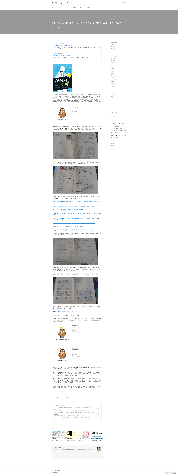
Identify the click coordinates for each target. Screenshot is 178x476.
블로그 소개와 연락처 (114, 108)
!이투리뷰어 (121, 132)
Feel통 (112, 44)
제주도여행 (116, 132)
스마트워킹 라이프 (75, 106)
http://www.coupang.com (60, 43)
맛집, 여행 (113, 62)
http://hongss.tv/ (62, 311)
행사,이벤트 (113, 77)
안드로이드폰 (113, 123)
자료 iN (112, 66)
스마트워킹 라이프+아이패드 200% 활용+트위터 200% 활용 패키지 (76, 348)
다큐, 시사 (113, 85)
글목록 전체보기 (114, 42)
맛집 (118, 126)
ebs (111, 137)
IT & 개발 (113, 68)
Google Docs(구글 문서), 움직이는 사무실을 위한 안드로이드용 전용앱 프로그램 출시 (74, 230)
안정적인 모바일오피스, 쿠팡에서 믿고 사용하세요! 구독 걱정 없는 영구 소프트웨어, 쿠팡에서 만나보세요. (77, 47)
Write (81, 7)
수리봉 (124, 124)
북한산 (117, 137)
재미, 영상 (113, 75)
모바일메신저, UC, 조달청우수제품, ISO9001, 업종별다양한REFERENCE (72, 57)
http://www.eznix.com (59, 53)
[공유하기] (57, 398)
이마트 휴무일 (113, 128)
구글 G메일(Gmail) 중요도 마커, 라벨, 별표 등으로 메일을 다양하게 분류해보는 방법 (74, 223)
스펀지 (117, 123)
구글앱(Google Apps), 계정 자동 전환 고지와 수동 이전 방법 (68, 226)
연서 (124, 132)
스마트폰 (112, 135)
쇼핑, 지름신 (113, 58)
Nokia (114, 137)
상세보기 (78, 332)
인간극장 (112, 132)
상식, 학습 (113, 71)
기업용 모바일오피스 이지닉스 (62, 55)
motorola (112, 124)
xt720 (112, 134)
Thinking (113, 46)
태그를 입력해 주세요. (114, 130)
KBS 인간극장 (116, 134)
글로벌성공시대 (123, 135)
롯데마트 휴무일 (117, 135)
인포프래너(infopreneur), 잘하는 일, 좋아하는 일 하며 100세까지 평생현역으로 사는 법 (73, 410)
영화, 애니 (113, 83)
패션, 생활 (113, 60)
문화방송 (112, 81)
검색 (122, 3)
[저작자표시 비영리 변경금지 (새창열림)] (69, 398)
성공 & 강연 (113, 70)
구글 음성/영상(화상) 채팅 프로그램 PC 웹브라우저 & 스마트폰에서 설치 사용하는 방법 (75, 206)
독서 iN (55, 405)
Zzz (112, 98)
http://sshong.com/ (72, 311)
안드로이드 (121, 134)
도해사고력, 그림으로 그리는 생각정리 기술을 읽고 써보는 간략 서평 (69, 415)
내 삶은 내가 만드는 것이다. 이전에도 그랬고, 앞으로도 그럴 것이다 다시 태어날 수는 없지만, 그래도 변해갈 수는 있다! (75, 450)
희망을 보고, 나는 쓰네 (60, 3)
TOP (125, 471)
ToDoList (113, 48)
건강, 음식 (113, 86)
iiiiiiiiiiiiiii (112, 96)
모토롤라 (124, 130)
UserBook (113, 94)
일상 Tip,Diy (113, 79)
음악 (112, 88)
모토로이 (121, 126)
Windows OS (113, 56)
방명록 (67, 7)
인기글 (116, 112)
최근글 (112, 112)
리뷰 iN (112, 53)
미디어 (88, 7)
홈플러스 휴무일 (122, 123)
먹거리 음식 (113, 64)
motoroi (116, 124)
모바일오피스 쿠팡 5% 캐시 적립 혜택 (64, 45)
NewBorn (113, 92)
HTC (116, 126)
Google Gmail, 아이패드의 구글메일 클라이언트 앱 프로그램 (68, 209)
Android (120, 124)
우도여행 (120, 130)
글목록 (60, 7)
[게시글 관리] (59, 398)
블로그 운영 (113, 73)
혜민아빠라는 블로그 (83, 101)
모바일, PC (113, 54)
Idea (111, 91)
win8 (121, 128)
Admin (74, 7)
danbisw (112, 126)
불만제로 (117, 128)
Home (52, 7)
